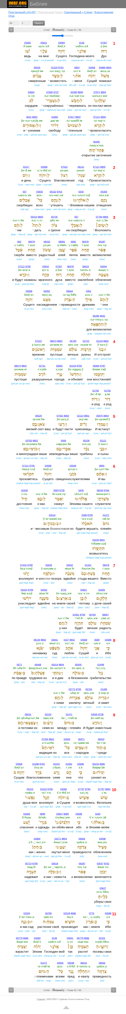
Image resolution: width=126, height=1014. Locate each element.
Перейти (39, 23)
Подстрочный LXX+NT (22, 12)
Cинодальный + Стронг (78, 12)
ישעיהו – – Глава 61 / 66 (62, 29)
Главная (41, 999)
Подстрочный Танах (50, 12)
